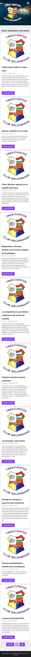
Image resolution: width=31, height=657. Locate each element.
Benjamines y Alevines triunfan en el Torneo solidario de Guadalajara (15, 249)
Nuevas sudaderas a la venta (15, 131)
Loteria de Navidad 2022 (13, 618)
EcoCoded (15, 654)
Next (22, 644)
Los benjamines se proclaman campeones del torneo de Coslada (15, 315)
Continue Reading (8, 93)
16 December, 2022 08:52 (13, 441)
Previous (10, 644)
